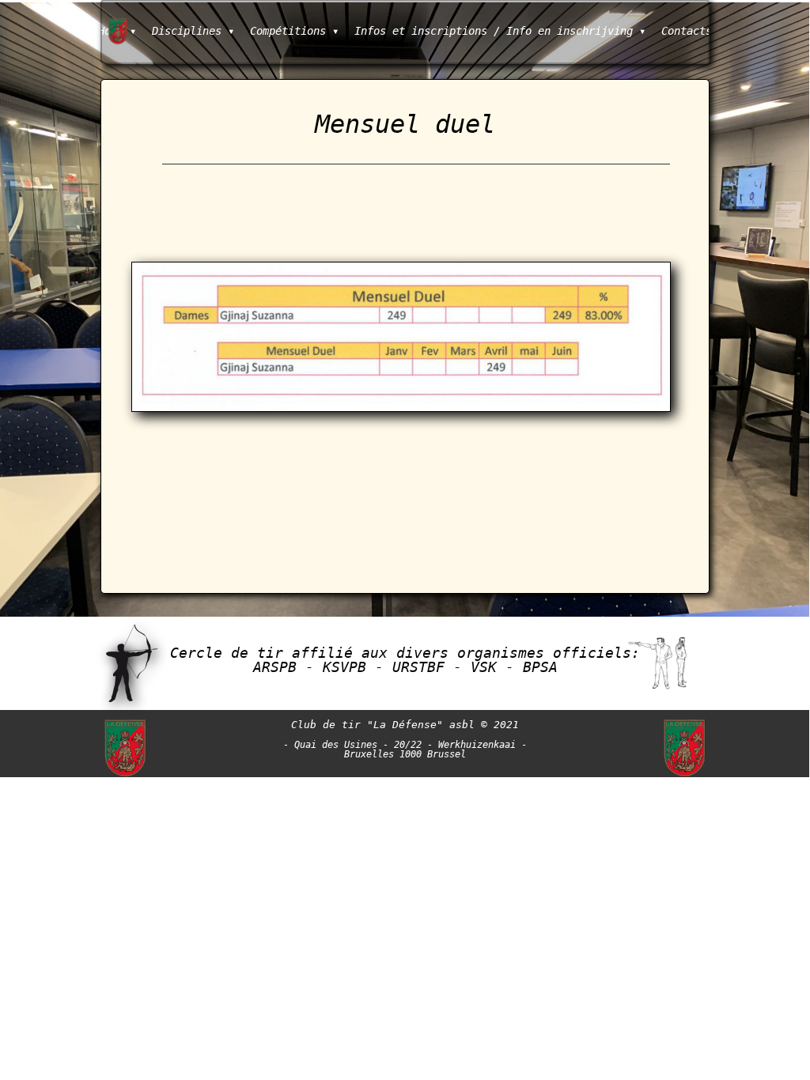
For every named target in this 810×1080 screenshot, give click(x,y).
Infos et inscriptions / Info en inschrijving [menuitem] (499, 31)
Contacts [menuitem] (686, 31)
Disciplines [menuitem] (193, 31)
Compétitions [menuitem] (294, 31)
